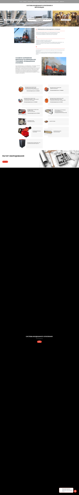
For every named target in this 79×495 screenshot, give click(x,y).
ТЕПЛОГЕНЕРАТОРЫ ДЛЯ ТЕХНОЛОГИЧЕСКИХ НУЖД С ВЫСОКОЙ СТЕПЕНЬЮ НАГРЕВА (39, 20)
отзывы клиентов (36, 1)
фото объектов (42, 1)
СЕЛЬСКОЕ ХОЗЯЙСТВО (66, 19)
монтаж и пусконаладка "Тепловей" (52, 1)
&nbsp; (39, 341)
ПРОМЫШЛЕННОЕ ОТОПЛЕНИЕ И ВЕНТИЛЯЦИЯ (13, 19)
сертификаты (30, 1)
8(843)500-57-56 (62, 1)
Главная (20, 1)
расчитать (5, 161)
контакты (25, 1)
